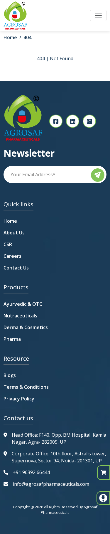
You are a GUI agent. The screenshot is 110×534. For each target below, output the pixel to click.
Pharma (12, 339)
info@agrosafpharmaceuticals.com (51, 484)
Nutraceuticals (20, 315)
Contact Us (16, 268)
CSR (8, 244)
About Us (14, 232)
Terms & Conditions (26, 387)
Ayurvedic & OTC (23, 304)
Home (10, 37)
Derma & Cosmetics (26, 327)
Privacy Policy (19, 398)
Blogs (10, 375)
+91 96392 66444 (31, 472)
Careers (12, 256)
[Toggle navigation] (98, 15)
